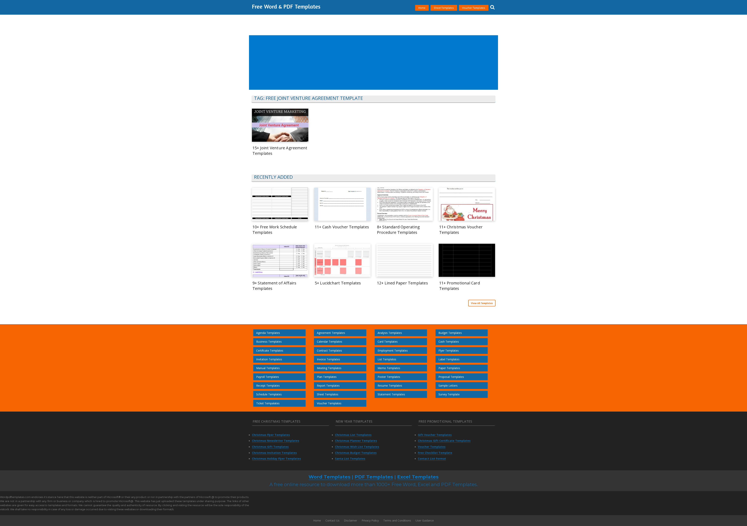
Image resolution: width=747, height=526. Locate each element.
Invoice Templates (328, 359)
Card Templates (388, 341)
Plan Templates (327, 377)
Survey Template (449, 394)
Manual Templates (268, 368)
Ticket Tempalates (268, 403)
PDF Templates (374, 477)
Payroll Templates (267, 377)
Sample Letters (448, 385)
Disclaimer (350, 520)
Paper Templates (449, 368)
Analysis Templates (390, 333)
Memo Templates (389, 368)
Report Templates (328, 385)
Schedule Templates (269, 394)
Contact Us (332, 520)
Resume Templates (390, 385)
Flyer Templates (448, 350)
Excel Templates (417, 477)
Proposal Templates (451, 377)
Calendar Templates (329, 341)
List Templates (387, 359)
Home (421, 8)
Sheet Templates (444, 8)
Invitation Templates (269, 359)
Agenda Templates (268, 333)
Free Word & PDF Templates (286, 6)
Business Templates (269, 341)
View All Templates (482, 303)
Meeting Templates (329, 368)
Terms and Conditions (397, 520)
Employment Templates (393, 350)
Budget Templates (450, 333)
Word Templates (329, 477)
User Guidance (425, 520)
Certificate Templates (269, 350)
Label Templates (448, 359)
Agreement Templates (331, 333)
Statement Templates (391, 394)
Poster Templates (389, 377)
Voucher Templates (473, 8)
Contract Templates (329, 350)
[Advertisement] (366, 62)
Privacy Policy (370, 520)
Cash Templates (448, 341)
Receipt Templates (268, 385)
